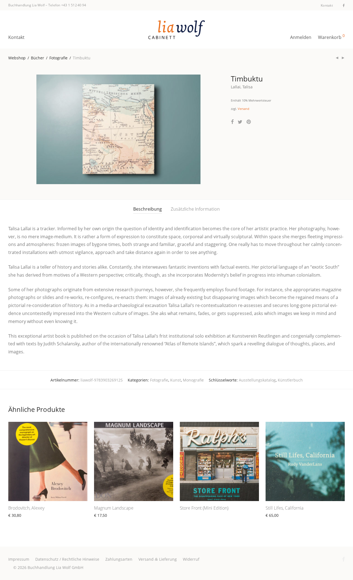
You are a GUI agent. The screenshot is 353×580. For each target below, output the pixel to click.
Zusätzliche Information (195, 209)
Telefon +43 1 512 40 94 (67, 5)
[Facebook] (344, 5)
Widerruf (191, 559)
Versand (243, 109)
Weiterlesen (17, 521)
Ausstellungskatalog (257, 380)
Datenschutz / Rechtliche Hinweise (67, 559)
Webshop (17, 57)
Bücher (37, 57)
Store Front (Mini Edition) (204, 508)
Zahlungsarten (118, 559)
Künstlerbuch (290, 380)
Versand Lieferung (157, 559)
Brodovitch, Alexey (26, 508)
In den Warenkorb (279, 521)
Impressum (18, 559)
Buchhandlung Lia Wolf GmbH (55, 567)
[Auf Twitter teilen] (240, 122)
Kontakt (327, 5)
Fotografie (58, 57)
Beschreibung (147, 209)
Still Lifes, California (284, 508)
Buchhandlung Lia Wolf (26, 5)
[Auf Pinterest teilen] (249, 122)
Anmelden (300, 37)
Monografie (193, 380)
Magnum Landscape (113, 508)
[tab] (147, 209)
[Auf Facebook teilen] (232, 122)
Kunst (175, 380)
